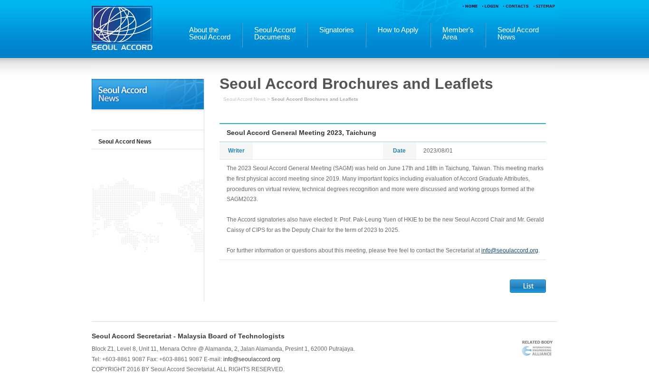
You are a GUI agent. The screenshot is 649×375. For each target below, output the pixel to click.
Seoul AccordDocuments (275, 34)
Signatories (336, 30)
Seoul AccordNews (518, 34)
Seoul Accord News (125, 141)
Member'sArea (458, 34)
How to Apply (398, 30)
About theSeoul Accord (209, 34)
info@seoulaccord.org (509, 250)
